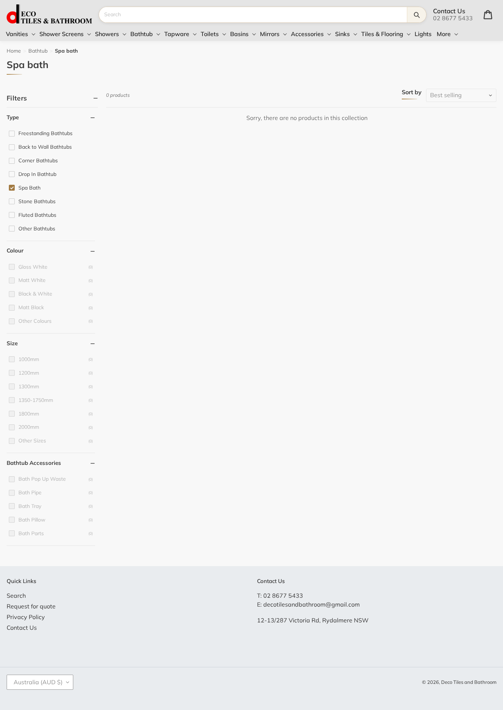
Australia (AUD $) (38, 682)
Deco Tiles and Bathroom (468, 682)
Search (16, 595)
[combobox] (253, 14)
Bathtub (38, 50)
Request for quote (31, 606)
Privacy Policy (26, 617)
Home (14, 50)
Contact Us (22, 627)
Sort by (412, 92)
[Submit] (416, 14)
